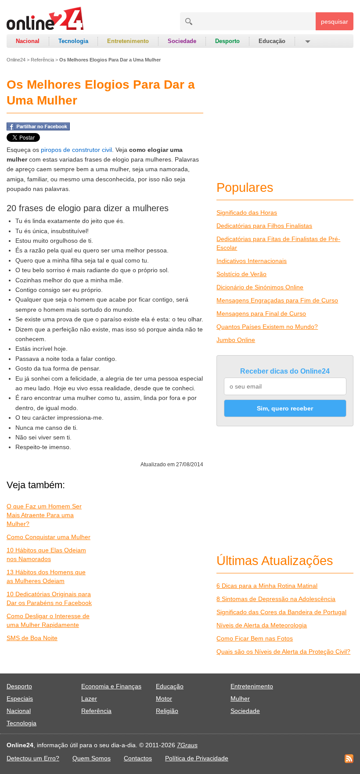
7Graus (187, 745)
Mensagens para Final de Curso (261, 313)
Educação (272, 41)
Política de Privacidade (196, 758)
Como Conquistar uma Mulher (48, 536)
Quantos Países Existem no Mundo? (267, 326)
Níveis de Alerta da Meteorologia (261, 625)
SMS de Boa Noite (32, 637)
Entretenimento (128, 41)
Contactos (138, 758)
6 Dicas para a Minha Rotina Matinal (266, 585)
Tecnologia (73, 41)
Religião (167, 710)
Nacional (28, 41)
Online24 (16, 59)
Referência (42, 59)
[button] (307, 41)
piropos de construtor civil (76, 149)
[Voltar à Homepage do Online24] (45, 19)
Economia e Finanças (111, 686)
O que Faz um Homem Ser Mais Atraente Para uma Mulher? (44, 515)
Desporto (227, 41)
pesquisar (334, 21)
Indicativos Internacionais (251, 260)
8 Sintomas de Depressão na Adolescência (275, 598)
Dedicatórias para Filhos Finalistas (264, 225)
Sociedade (182, 41)
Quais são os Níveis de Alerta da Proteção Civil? (283, 651)
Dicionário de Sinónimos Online (259, 287)
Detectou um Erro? (33, 758)
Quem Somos (91, 758)
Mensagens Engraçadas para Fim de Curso (277, 300)
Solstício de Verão (241, 273)
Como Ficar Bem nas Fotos (254, 638)
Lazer (89, 698)
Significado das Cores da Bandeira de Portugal (281, 612)
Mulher (240, 698)
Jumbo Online (235, 339)
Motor (164, 698)
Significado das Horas (246, 212)
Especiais (20, 698)
